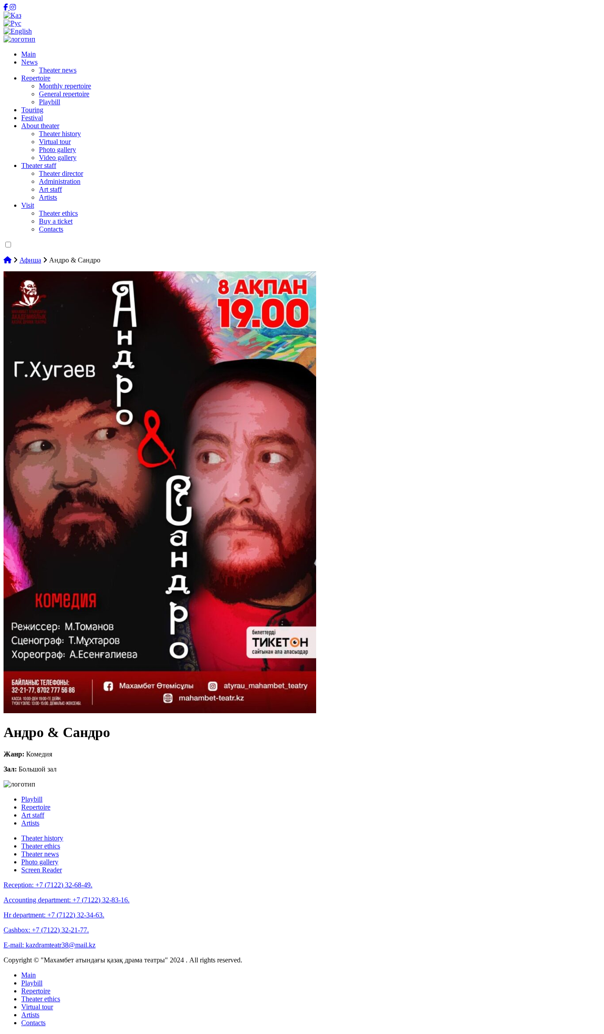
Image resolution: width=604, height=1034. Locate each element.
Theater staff (38, 165)
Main (28, 54)
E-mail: (50, 945)
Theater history (60, 133)
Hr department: (54, 915)
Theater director (61, 173)
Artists (48, 197)
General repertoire (64, 94)
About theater (40, 125)
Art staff (50, 189)
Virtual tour (55, 141)
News (29, 62)
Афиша (30, 260)
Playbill (49, 102)
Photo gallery (57, 149)
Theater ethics (58, 213)
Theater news (57, 70)
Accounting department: (67, 900)
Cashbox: (46, 930)
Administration (59, 181)
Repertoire (35, 78)
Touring (32, 110)
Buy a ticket (56, 221)
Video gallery (57, 157)
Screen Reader (41, 870)
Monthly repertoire (65, 86)
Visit (27, 205)
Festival (32, 118)
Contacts (51, 229)
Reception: (48, 885)
